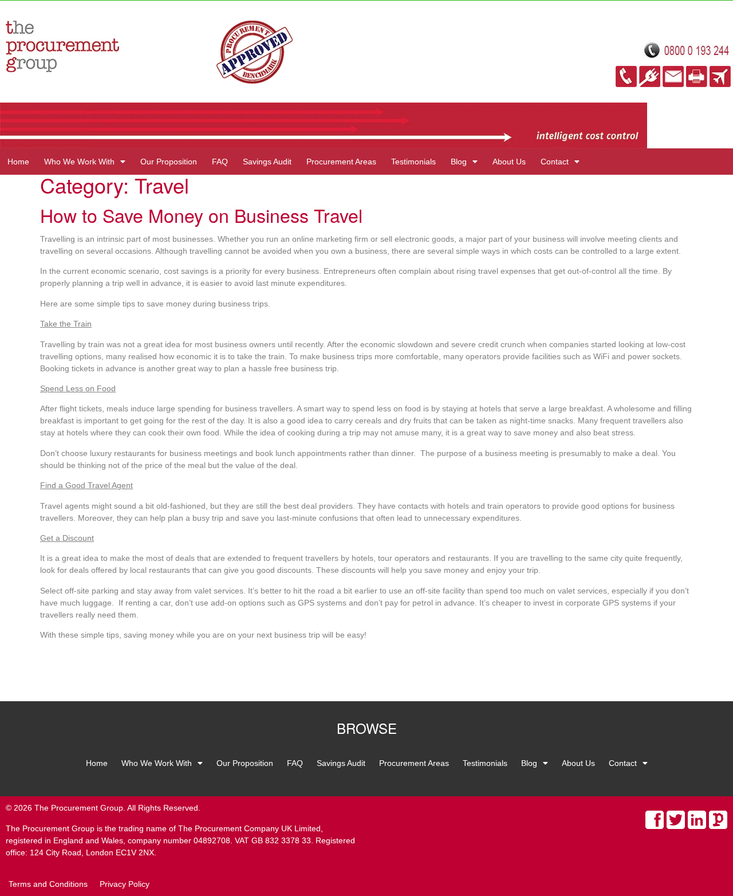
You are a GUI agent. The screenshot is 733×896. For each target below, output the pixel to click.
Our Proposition (168, 161)
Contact (555, 161)
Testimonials (413, 161)
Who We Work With (79, 161)
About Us (509, 161)
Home (18, 161)
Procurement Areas (341, 161)
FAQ (220, 161)
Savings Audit (267, 161)
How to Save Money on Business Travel (201, 215)
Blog (459, 161)
